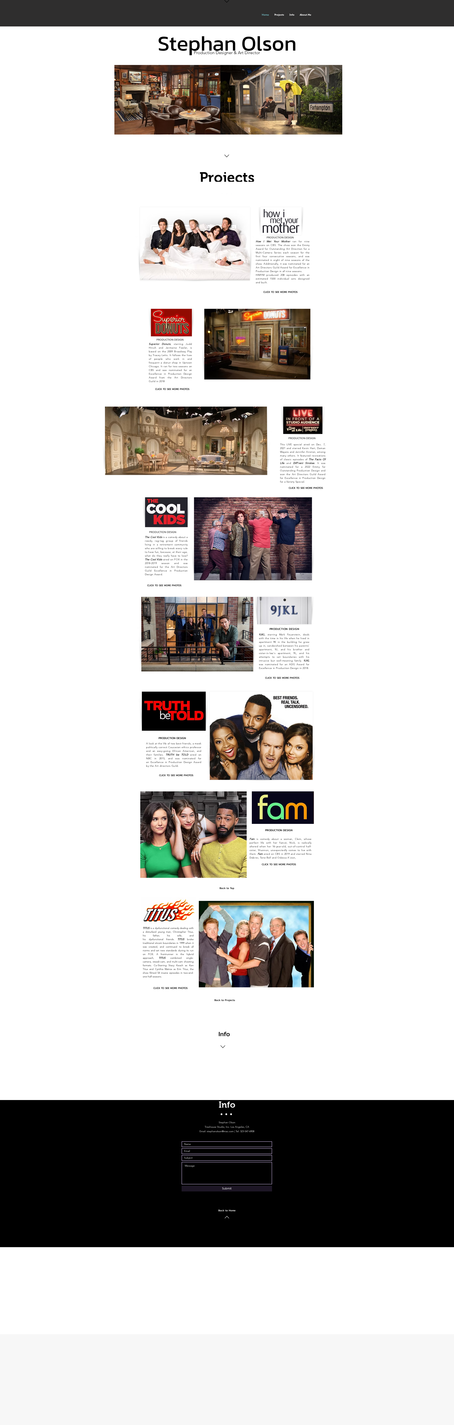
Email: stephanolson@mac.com (217, 1131)
